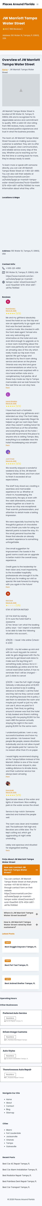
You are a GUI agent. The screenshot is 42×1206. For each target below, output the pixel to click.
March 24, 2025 (11, 311)
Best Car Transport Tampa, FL (16, 1187)
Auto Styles (9, 1050)
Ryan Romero (10, 308)
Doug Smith (10, 790)
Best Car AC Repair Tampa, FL (16, 1163)
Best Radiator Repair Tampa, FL (17, 1175)
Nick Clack (9, 600)
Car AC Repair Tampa (13, 1021)
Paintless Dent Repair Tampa (17, 1040)
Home (5, 69)
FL (22, 1021)
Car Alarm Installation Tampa (16, 1059)
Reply (8, 388)
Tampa (7, 942)
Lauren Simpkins (11, 401)
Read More (10, 1018)
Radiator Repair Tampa (16, 1077)
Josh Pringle (10, 459)
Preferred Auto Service (15, 1013)
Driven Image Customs (15, 1032)
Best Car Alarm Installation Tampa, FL (20, 1169)
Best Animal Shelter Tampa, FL (20, 983)
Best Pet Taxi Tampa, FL (16, 965)
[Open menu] (37, 4)
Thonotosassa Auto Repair (17, 1069)
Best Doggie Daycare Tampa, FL (20, 947)
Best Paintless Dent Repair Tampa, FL (20, 1181)
